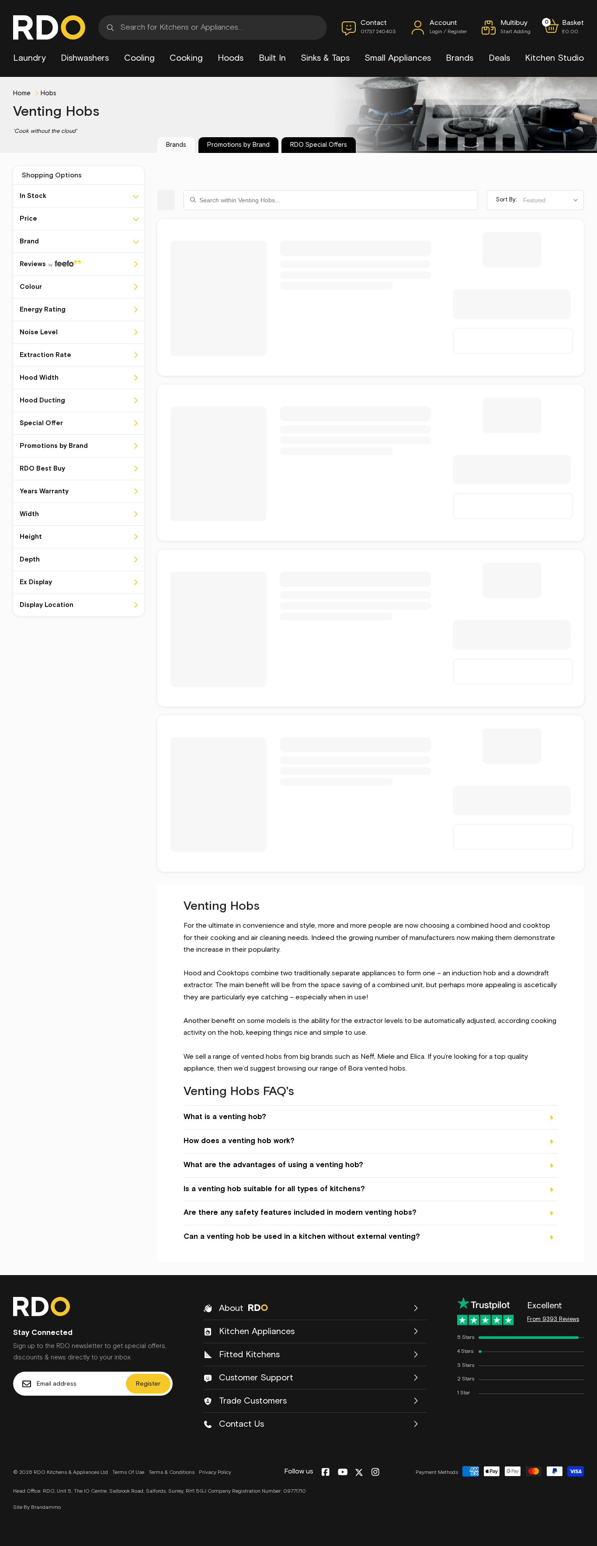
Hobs (48, 93)
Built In (272, 58)
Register (148, 1384)
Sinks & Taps (325, 58)
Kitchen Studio (554, 58)
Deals (499, 58)
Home (22, 93)
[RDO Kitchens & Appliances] (49, 27)
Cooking (186, 58)
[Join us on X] (359, 1472)
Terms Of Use (128, 1472)
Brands (459, 58)
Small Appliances (397, 58)
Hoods (230, 58)
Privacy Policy (215, 1472)
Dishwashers (85, 58)
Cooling (139, 58)
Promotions (238, 145)
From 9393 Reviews (553, 1319)
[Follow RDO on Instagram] (375, 1472)
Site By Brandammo (37, 1507)
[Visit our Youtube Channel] (342, 1472)
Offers (318, 145)
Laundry (29, 58)
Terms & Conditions (171, 1472)
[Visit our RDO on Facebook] (325, 1472)
